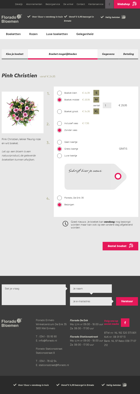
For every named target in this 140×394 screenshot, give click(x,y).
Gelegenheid (84, 34)
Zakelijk (19, 4)
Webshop (123, 4)
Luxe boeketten (57, 34)
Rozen (33, 34)
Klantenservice (95, 4)
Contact (81, 4)
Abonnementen (34, 4)
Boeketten (13, 34)
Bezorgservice (53, 4)
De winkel (68, 4)
